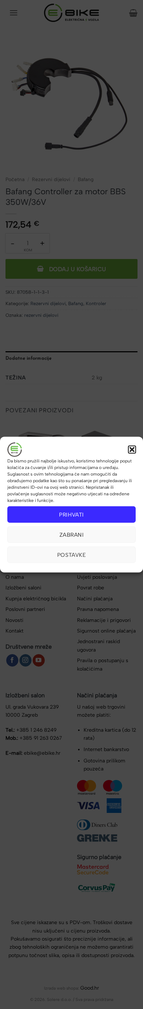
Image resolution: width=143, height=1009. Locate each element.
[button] (132, 449)
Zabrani (71, 534)
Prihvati (71, 514)
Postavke (71, 554)
